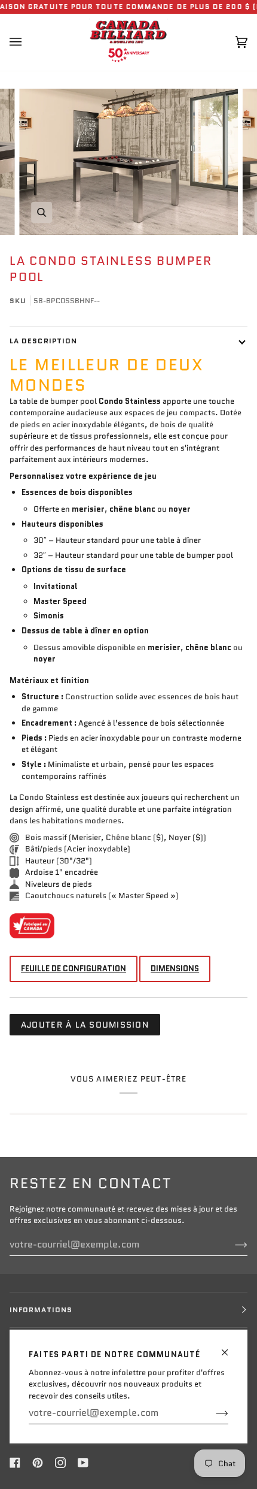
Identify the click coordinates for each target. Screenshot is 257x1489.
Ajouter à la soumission (85, 1025)
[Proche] (229, 1347)
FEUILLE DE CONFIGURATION (73, 968)
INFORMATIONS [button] (41, 1309)
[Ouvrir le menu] (27, 42)
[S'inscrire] (212, 1412)
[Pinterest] (37, 1462)
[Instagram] (60, 1462)
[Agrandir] (41, 212)
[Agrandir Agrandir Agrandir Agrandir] (128, 162)
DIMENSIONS (175, 968)
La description (43, 341)
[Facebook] (15, 1462)
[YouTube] (83, 1462)
